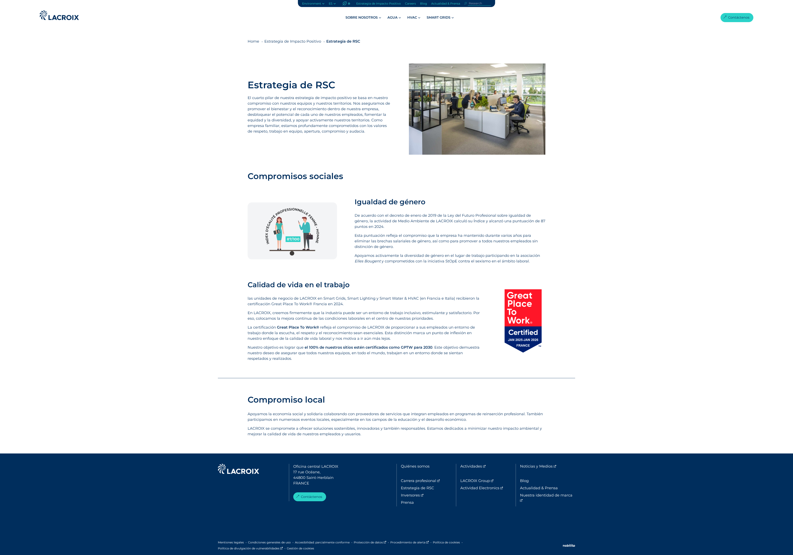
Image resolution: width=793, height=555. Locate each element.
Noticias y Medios (547, 466)
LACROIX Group (487, 480)
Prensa (407, 502)
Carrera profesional (428, 480)
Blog (423, 3)
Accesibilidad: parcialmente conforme (322, 542)
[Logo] (59, 15)
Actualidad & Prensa (445, 3)
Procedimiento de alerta (409, 542)
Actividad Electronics (487, 488)
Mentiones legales (231, 542)
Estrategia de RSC (417, 488)
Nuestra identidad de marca (546, 498)
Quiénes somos (415, 466)
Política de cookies (446, 542)
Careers (410, 3)
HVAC (412, 17)
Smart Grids (438, 17)
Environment (311, 3)
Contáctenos (738, 17)
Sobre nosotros (361, 17)
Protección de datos (370, 542)
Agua (392, 17)
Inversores (427, 495)
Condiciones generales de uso (269, 542)
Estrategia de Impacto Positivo (378, 3)
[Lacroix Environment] (238, 470)
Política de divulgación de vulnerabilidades (250, 548)
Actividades (487, 466)
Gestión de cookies (300, 548)
